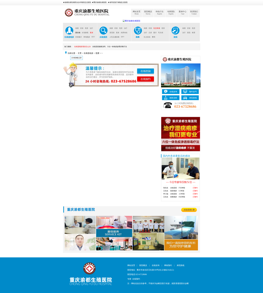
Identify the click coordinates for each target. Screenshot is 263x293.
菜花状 (112, 33)
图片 (155, 33)
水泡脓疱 (85, 33)
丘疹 (150, 33)
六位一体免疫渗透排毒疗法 (117, 47)
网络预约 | (169, 265)
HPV (122, 37)
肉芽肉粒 (124, 33)
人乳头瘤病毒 (114, 37)
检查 (193, 33)
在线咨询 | (157, 265)
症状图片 (78, 37)
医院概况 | (144, 265)
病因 (77, 28)
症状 (81, 28)
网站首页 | (132, 265)
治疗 (91, 28)
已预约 (195, 186)
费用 (153, 37)
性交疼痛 (156, 28)
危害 (86, 28)
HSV (93, 37)
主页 (80, 53)
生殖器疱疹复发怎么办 (82, 47)
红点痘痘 (147, 37)
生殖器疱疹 (88, 53)
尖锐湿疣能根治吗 (98, 47)
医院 (188, 33)
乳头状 (160, 33)
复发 (91, 33)
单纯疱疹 (86, 37)
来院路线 (180, 265)
